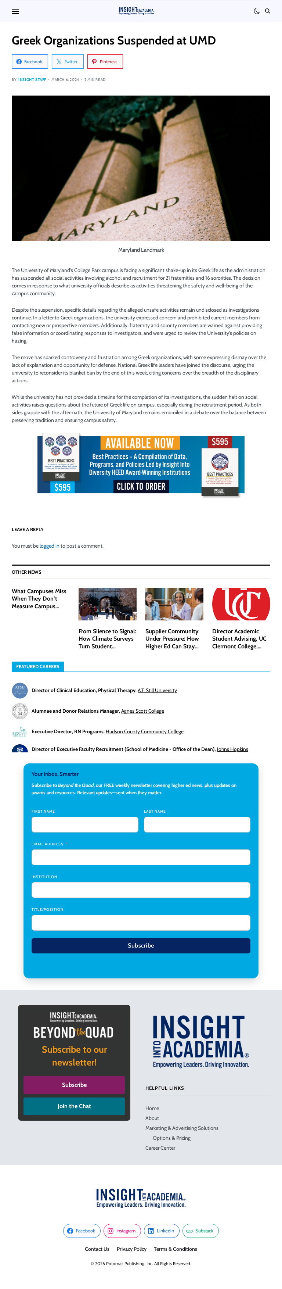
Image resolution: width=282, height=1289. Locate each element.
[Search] (267, 11)
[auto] (257, 11)
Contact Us (97, 1249)
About (152, 1118)
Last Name (155, 811)
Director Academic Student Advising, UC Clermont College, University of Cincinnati (239, 646)
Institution (44, 876)
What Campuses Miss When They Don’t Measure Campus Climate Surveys (39, 602)
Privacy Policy (132, 1249)
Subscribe (141, 945)
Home (152, 1108)
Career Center (160, 1148)
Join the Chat (74, 1106)
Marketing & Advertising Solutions (181, 1128)
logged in (49, 546)
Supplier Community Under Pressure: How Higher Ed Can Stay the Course (172, 643)
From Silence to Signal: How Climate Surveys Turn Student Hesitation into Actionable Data (107, 646)
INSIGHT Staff (32, 79)
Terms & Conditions (175, 1249)
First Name (43, 811)
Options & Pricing (172, 1138)
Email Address (48, 844)
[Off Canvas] (15, 11)
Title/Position (48, 909)
